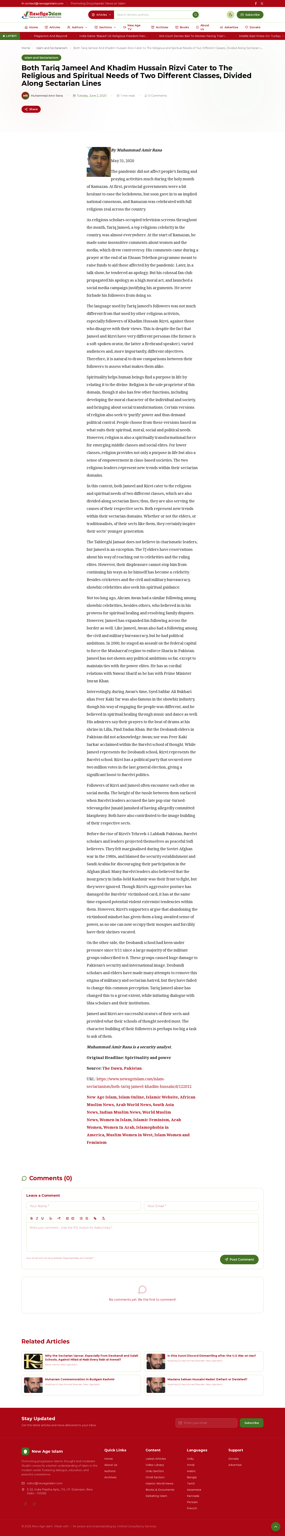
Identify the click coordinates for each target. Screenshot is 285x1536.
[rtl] (59, 1218)
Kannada (193, 1496)
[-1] (67, 1218)
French (192, 1508)
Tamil (191, 1483)
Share (33, 109)
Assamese (194, 1489)
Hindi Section (155, 1477)
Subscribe (251, 1423)
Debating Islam (156, 1496)
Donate (233, 1458)
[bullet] (86, 1218)
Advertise (235, 1465)
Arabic (191, 1471)
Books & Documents (160, 1489)
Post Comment (242, 1259)
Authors (110, 1471)
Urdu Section (155, 1471)
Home (26, 48)
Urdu (190, 1458)
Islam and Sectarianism (51, 48)
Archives (110, 1477)
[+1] (73, 1218)
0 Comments (158, 95)
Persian (192, 1502)
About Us (110, 1465)
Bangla (192, 1477)
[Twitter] (35, 1504)
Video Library (155, 1465)
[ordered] (81, 1218)
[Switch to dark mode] (230, 15)
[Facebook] (25, 1504)
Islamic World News (160, 1483)
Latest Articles (156, 1458)
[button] (51, 1218)
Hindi (190, 1465)
